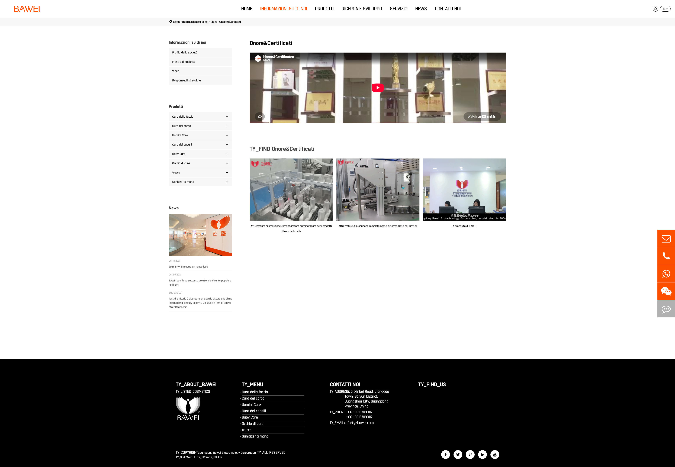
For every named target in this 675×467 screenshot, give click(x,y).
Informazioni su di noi (283, 9)
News (421, 9)
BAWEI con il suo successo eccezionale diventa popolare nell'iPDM (200, 283)
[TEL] (666, 256)
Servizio (398, 9)
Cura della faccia (182, 117)
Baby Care (178, 154)
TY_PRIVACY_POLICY (209, 457)
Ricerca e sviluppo (362, 9)
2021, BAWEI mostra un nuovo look (188, 267)
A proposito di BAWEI (465, 226)
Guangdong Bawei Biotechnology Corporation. (227, 453)
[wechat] (666, 291)
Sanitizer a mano (183, 182)
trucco (176, 172)
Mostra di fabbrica (183, 62)
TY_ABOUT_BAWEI (196, 384)
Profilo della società (184, 52)
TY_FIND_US (432, 384)
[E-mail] (666, 238)
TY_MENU (252, 384)
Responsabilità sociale (186, 80)
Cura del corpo (181, 126)
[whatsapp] (666, 273)
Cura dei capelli (182, 145)
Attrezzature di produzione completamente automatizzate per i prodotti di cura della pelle (291, 228)
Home (246, 9)
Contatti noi (448, 9)
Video (213, 21)
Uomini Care (180, 135)
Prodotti (324, 9)
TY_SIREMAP (184, 457)
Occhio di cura (181, 163)
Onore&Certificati (230, 21)
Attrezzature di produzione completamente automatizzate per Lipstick (378, 226)
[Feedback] (666, 308)
